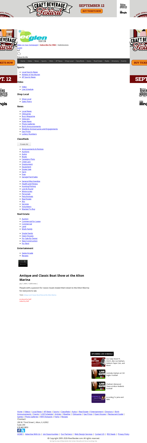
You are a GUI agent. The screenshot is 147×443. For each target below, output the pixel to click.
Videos (27, 411)
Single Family (27, 233)
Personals (26, 194)
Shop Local (69, 61)
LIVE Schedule (47, 414)
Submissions (63, 45)
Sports (44, 61)
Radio (107, 61)
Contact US (99, 434)
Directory (115, 61)
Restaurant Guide (115, 414)
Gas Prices (26, 131)
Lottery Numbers (29, 134)
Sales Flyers (27, 101)
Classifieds (80, 61)
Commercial (27, 224)
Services (25, 204)
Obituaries (26, 114)
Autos (89, 61)
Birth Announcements (31, 126)
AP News (59, 61)
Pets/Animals (27, 196)
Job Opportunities (50, 434)
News (37, 61)
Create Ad (24, 144)
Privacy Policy (123, 434)
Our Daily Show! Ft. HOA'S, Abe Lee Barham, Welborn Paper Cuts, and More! (115, 362)
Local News (27, 111)
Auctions (25, 151)
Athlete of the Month (31, 74)
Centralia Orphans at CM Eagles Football (115, 374)
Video (30, 61)
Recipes (25, 255)
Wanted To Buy (28, 209)
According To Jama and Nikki (115, 398)
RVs (23, 201)
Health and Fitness (30, 184)
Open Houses (28, 236)
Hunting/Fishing (29, 186)
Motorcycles (27, 191)
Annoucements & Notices (33, 149)
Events (123, 61)
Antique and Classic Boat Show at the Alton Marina (40, 295)
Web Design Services (83, 434)
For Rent (25, 243)
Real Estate (98, 61)
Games (20, 416)
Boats (24, 156)
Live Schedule (27, 89)
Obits (51, 61)
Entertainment (96, 411)
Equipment (26, 167)
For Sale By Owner (30, 238)
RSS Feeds (111, 434)
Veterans (26, 119)
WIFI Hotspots (46, 416)
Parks (56, 416)
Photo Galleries (28, 124)
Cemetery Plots (28, 159)
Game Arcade (27, 253)
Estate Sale (26, 169)
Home (23, 61)
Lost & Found (27, 189)
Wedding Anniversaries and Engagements (40, 129)
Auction (25, 219)
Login (19, 48)
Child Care (26, 161)
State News (27, 121)
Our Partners (66, 434)
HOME (20, 434)
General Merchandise (31, 181)
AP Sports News (29, 77)
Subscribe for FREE (48, 45)
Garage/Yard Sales (30, 177)
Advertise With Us (32, 434)
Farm (24, 172)
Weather (67, 414)
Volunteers (26, 206)
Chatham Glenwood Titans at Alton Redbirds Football (115, 386)
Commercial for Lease (31, 221)
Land (24, 226)
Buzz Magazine (28, 116)
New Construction (29, 241)
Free (24, 174)
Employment (27, 164)
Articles (58, 414)
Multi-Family (27, 229)
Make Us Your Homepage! (27, 45)
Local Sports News (30, 72)
